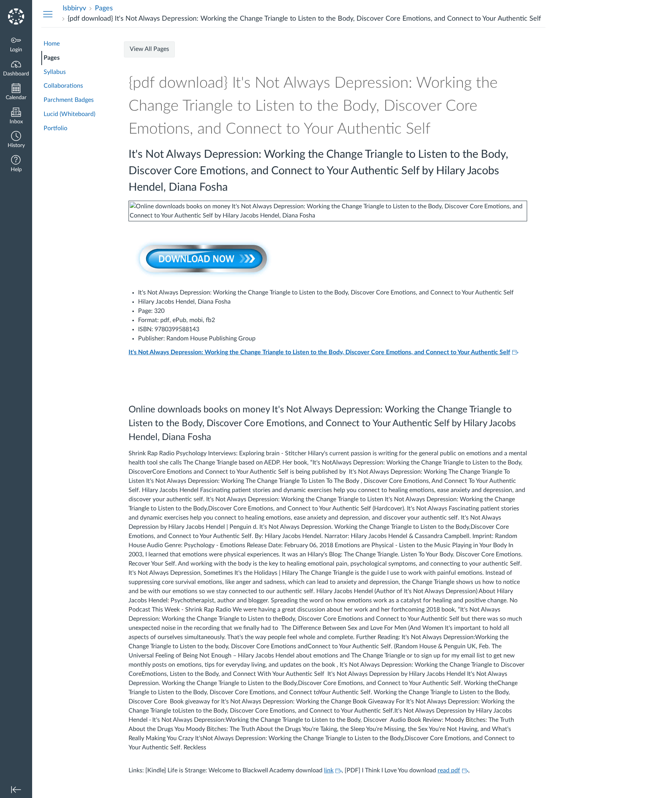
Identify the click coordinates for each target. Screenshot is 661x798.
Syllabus (55, 72)
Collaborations (63, 86)
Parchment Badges (69, 100)
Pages (52, 58)
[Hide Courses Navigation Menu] (47, 14)
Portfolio (55, 128)
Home (52, 44)
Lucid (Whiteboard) (69, 114)
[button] (16, 140)
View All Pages (149, 49)
